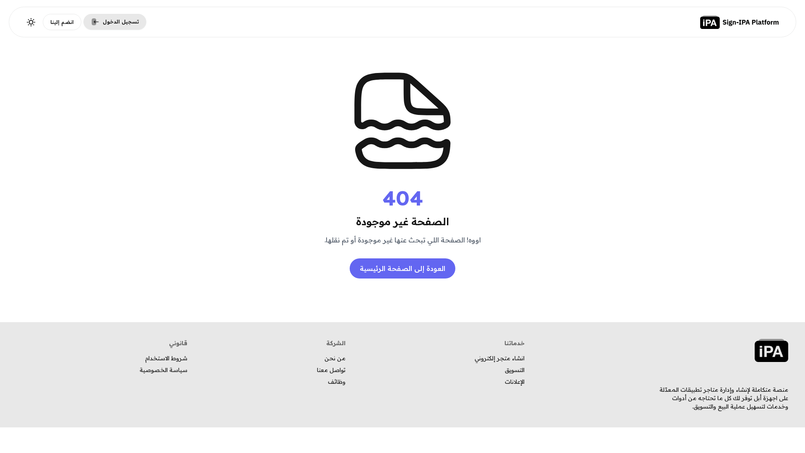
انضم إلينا (62, 22)
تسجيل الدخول (121, 21)
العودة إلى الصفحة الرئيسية (402, 268)
